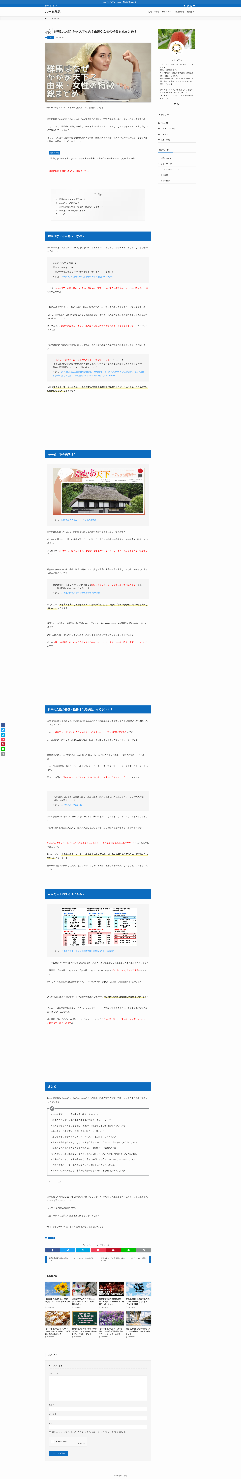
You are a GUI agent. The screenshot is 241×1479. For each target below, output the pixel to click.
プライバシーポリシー (170, 169)
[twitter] (184, 5)
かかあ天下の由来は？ (69, 203)
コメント (53, 1374)
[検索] (194, 5)
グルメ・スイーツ (168, 129)
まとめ (62, 214)
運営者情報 (165, 180)
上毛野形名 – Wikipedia (71, 805)
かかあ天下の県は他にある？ (72, 210)
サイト (51, 1423)
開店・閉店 (165, 140)
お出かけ (164, 123)
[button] (52, 1250)
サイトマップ (166, 164)
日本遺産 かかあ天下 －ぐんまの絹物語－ (79, 520)
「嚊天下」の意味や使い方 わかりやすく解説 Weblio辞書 (87, 277)
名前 (52, 1405)
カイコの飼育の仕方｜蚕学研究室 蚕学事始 (80, 593)
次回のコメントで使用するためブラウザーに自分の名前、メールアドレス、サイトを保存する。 (89, 1432)
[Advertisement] (98, 417)
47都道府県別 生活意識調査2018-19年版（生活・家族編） (88, 951)
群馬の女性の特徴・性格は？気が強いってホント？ (82, 207)
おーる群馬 (53, 11)
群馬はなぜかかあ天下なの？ (72, 199)
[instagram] (187, 5)
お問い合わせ (166, 158)
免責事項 (164, 175)
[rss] (191, 5)
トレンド (51, 37)
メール (52, 1414)
